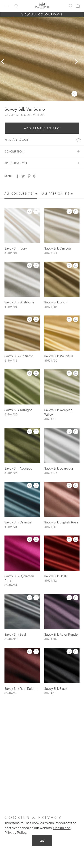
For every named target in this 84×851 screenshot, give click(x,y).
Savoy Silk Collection (24, 115)
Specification (15, 163)
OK (42, 841)
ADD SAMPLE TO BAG (42, 128)
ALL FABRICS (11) (56, 193)
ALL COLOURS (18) (19, 193)
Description (14, 151)
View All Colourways (42, 14)
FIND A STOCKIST (17, 140)
